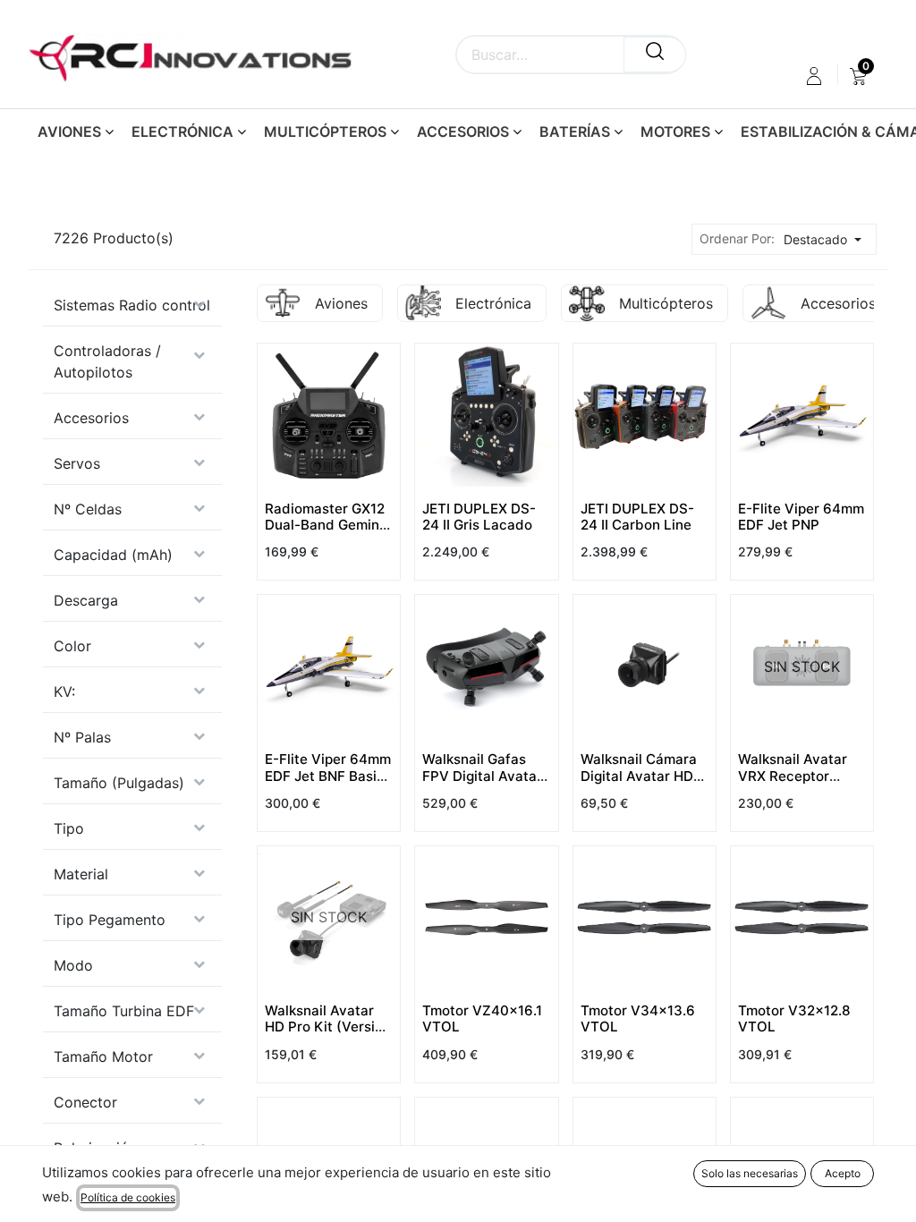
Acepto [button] (843, 1173)
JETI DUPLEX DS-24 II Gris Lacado (479, 516)
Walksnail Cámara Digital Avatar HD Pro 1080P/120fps (639, 775)
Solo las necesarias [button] (749, 1173)
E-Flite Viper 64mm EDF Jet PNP (801, 516)
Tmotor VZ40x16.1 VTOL (482, 1018)
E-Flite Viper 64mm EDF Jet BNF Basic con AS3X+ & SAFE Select (328, 784)
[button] (827, 239)
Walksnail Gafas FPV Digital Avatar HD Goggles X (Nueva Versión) (482, 784)
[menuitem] (858, 76)
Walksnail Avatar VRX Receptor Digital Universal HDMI (792, 784)
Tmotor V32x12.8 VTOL (794, 1018)
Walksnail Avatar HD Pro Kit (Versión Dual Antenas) (328, 1026)
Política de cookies (128, 1197)
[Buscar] (654, 54)
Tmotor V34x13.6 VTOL (638, 1018)
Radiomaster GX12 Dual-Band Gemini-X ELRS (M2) (327, 524)
